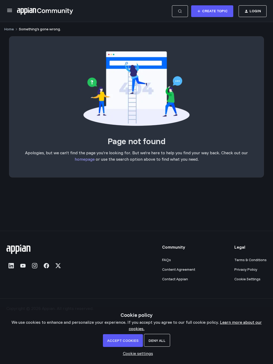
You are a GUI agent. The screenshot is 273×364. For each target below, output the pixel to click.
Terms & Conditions (250, 259)
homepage (85, 159)
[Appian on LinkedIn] (11, 265)
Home (9, 29)
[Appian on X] (58, 265)
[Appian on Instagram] (34, 265)
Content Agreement (178, 269)
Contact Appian (175, 279)
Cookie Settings (247, 279)
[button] (9, 12)
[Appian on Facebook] (46, 265)
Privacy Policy (245, 269)
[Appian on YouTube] (23, 265)
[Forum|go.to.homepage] (45, 11)
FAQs (166, 259)
